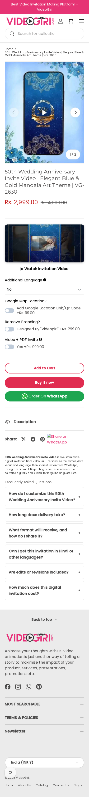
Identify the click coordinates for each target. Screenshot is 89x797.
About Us (24, 785)
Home (9, 49)
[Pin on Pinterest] (42, 439)
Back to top (42, 619)
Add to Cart (44, 368)
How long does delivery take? (37, 514)
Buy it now (44, 382)
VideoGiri (22, 778)
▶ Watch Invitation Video (45, 268)
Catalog (42, 785)
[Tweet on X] (23, 439)
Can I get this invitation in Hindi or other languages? (41, 554)
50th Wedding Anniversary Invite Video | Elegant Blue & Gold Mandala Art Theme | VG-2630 (44, 54)
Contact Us (61, 785)
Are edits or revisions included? (39, 572)
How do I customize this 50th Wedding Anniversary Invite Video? (42, 497)
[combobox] (44, 33)
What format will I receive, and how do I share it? (38, 533)
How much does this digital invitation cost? (35, 590)
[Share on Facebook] (33, 439)
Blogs (78, 785)
